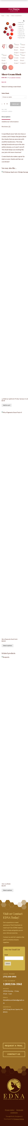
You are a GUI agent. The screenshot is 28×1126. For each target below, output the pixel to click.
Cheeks (10, 111)
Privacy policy (9, 1110)
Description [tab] (6, 117)
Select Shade (5, 93)
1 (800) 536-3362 (12, 984)
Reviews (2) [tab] (6, 126)
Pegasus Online (19, 1119)
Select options (7, 645)
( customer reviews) (14, 77)
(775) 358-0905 (9, 976)
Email (6, 954)
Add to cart (15, 104)
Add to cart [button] (6, 405)
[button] (23, 21)
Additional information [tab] (10, 122)
